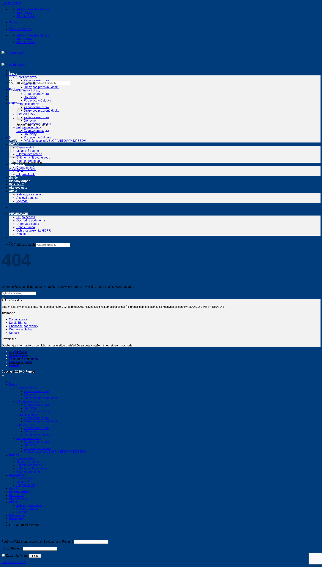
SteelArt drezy (25, 424)
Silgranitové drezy (28, 90)
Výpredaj (22, 201)
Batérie (14, 455)
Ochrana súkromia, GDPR (33, 230)
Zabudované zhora (36, 80)
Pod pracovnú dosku (37, 100)
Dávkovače (17, 164)
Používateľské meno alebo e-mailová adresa (37, 541)
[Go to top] (2, 375)
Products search (24, 244)
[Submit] (2, 298)
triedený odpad (19, 181)
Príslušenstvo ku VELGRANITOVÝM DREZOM (55, 140)
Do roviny (30, 83)
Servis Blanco (25, 227)
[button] (13, 75)
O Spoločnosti (25, 217)
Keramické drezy (27, 103)
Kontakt (21, 233)
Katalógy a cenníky (29, 194)
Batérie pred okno (28, 160)
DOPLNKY (16, 184)
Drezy (13, 73)
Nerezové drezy (26, 77)
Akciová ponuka (27, 197)
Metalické (22, 170)
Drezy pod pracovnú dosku (41, 87)
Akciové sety (18, 187)
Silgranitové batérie (29, 154)
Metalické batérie (27, 150)
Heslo (11, 548)
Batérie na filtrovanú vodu (33, 157)
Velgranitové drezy (28, 127)
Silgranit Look (25, 174)
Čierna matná (25, 147)
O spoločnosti (18, 319)
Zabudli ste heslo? (13, 562)
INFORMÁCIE (18, 213)
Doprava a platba (27, 223)
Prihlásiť (35, 555)
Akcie (13, 191)
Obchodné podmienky (30, 220)
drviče (13, 177)
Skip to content (11, 3)
